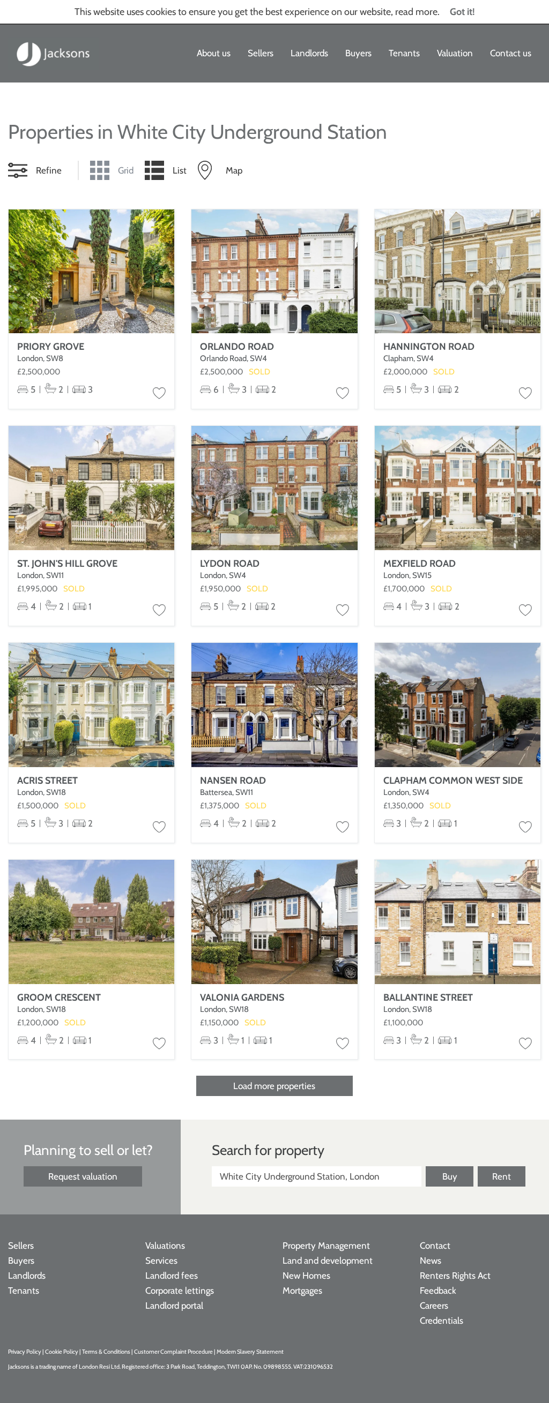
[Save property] (159, 393)
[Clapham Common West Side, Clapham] (457, 705)
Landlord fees (171, 1275)
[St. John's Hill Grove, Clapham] (91, 488)
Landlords (309, 53)
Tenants (404, 53)
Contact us (510, 53)
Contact (435, 1245)
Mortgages (302, 1290)
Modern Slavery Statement (250, 1351)
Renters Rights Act (455, 1275)
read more (416, 12)
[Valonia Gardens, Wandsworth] (274, 922)
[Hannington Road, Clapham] (457, 271)
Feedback (438, 1290)
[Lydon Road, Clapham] (274, 488)
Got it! (462, 12)
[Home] (53, 53)
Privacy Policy (24, 1351)
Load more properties (274, 1086)
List (180, 170)
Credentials (441, 1320)
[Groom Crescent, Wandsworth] (91, 922)
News (430, 1260)
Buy (449, 1176)
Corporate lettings (179, 1290)
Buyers (358, 53)
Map (234, 170)
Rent (501, 1176)
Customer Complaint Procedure (174, 1351)
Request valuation (82, 1176)
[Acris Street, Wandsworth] (91, 705)
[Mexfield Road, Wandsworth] (457, 488)
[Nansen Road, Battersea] (274, 705)
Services (161, 1260)
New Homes (306, 1275)
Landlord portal (174, 1305)
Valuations (165, 1245)
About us (214, 53)
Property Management (326, 1245)
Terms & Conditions (106, 1351)
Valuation (455, 53)
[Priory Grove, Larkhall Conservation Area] (91, 271)
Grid (125, 170)
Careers (434, 1305)
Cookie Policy (61, 1351)
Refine (49, 170)
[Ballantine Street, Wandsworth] (457, 922)
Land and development (328, 1260)
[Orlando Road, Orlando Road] (274, 271)
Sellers (260, 53)
